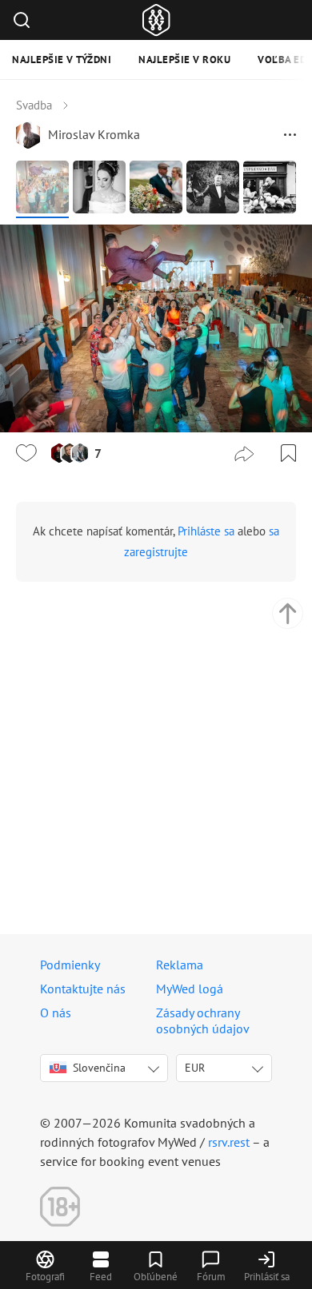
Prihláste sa (206, 531)
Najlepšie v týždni (61, 59)
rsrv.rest (229, 1142)
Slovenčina (99, 1067)
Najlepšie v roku (184, 59)
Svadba (34, 105)
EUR (195, 1067)
